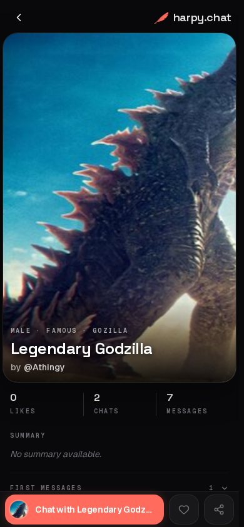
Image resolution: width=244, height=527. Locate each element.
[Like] (184, 510)
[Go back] (19, 17)
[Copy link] (219, 510)
